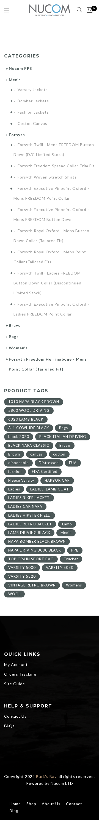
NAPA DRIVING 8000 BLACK (34, 550)
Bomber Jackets (33, 100)
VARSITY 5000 (22, 567)
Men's (15, 79)
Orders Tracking (20, 674)
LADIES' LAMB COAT (49, 489)
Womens (74, 585)
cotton (59, 454)
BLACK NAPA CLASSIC (28, 445)
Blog (14, 810)
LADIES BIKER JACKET (29, 497)
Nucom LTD (62, 783)
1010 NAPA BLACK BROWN (33, 401)
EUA (73, 462)
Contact (74, 803)
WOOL (14, 594)
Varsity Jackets (33, 89)
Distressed (49, 462)
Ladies (14, 489)
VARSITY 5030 (59, 567)
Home (15, 803)
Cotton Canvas (32, 123)
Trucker (71, 559)
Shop (31, 803)
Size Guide (14, 683)
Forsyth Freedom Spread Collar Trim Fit (56, 165)
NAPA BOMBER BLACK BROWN (37, 541)
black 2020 (18, 436)
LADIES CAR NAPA (25, 506)
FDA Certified (44, 471)
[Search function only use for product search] (80, 10)
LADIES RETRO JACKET (30, 524)
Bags (14, 336)
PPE (74, 550)
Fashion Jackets (33, 112)
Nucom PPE (20, 68)
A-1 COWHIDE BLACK (28, 428)
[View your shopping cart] (89, 10)
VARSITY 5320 (22, 576)
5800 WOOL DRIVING (29, 410)
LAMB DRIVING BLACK (29, 532)
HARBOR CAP (57, 480)
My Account (16, 664)
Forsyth (17, 134)
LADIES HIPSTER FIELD (29, 515)
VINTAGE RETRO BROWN (32, 585)
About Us (51, 803)
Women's (18, 347)
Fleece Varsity (21, 480)
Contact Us (15, 716)
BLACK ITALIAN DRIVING (62, 436)
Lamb (67, 524)
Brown (14, 454)
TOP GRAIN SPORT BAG (31, 559)
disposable (18, 462)
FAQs (9, 725)
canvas (36, 454)
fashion (15, 471)
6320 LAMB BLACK (25, 419)
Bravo (15, 325)
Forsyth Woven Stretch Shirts (47, 177)
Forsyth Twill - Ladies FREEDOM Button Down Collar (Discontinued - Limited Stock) (48, 283)
